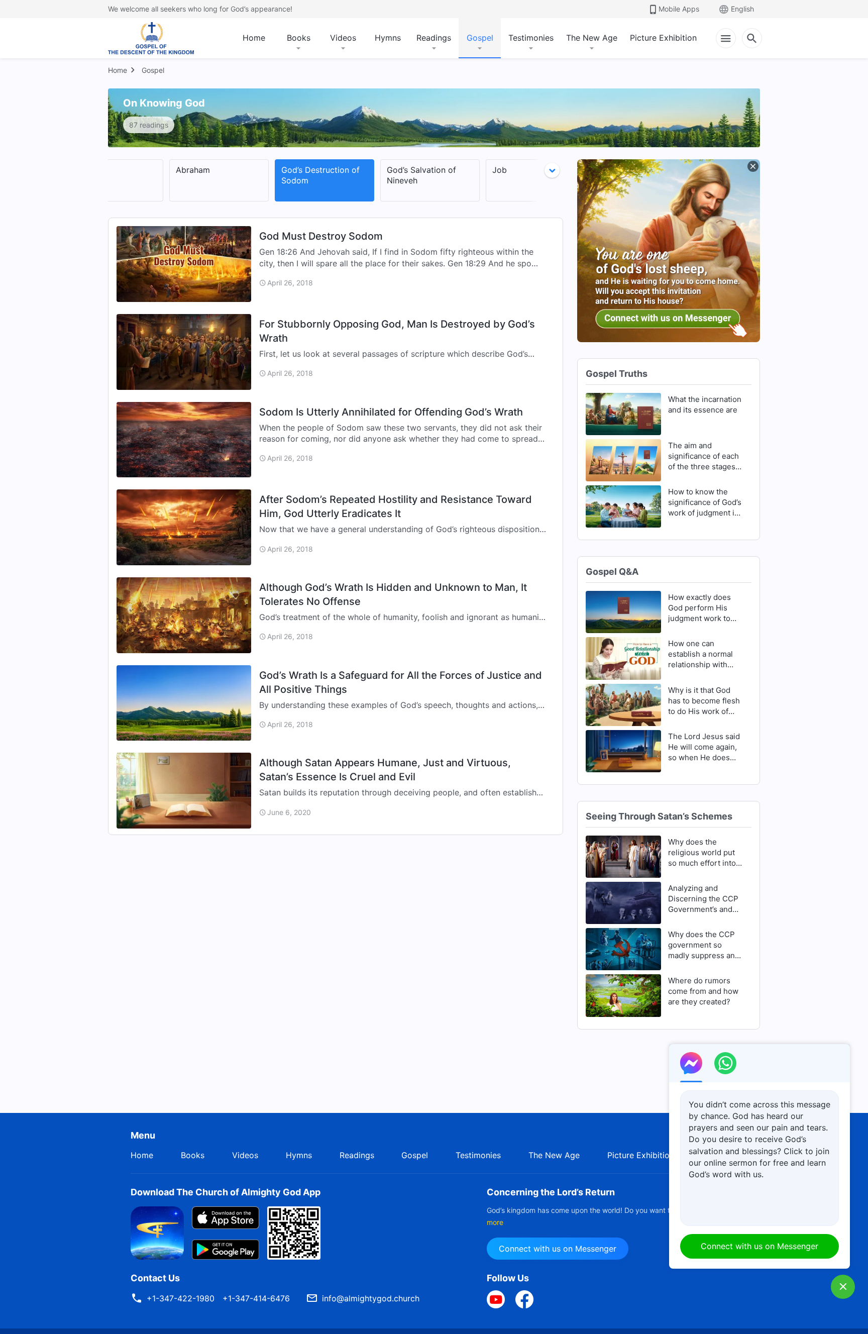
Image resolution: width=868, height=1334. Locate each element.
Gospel (480, 38)
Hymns (388, 38)
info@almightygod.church (370, 1298)
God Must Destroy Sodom (321, 236)
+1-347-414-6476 (256, 1298)
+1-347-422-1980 (180, 1298)
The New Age (591, 38)
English (742, 9)
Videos (343, 38)
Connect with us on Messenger (557, 1249)
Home (254, 38)
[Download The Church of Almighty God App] (157, 1232)
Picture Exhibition (663, 38)
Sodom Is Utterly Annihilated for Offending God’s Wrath (391, 412)
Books (298, 38)
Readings (433, 38)
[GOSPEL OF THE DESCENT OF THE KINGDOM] (151, 38)
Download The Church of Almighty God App (225, 1192)
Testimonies (531, 38)
